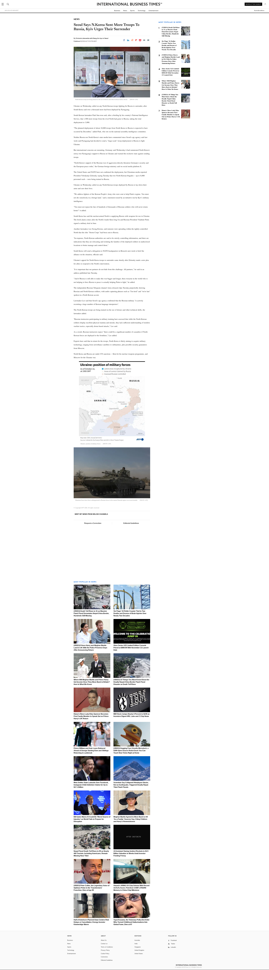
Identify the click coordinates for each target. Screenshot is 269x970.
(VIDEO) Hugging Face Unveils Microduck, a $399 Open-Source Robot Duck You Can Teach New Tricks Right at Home (130, 750)
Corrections (104, 957)
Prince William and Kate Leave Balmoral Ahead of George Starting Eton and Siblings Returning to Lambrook (91, 750)
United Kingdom (139, 950)
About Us (104, 940)
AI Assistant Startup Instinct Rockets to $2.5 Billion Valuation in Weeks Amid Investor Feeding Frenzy (130, 853)
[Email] (144, 40)
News (125, 11)
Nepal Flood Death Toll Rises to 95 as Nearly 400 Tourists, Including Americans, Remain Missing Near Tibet (91, 853)
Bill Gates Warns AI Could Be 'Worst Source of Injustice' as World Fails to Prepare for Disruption (92, 819)
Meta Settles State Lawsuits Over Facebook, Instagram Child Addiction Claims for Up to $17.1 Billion (91, 785)
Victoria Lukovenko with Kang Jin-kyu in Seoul (92, 38)
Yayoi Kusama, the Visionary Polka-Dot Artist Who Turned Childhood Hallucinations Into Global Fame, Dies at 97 (131, 922)
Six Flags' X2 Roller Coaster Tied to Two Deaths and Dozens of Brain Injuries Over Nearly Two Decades (129, 613)
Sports (132, 11)
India (135, 943)
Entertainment (153, 11)
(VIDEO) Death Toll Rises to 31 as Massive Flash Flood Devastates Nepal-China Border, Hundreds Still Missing (91, 613)
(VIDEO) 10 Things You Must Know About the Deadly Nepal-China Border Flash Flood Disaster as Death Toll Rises (131, 682)
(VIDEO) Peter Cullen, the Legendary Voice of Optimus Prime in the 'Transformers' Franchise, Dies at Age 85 (91, 888)
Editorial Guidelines (131, 523)
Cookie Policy (105, 953)
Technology (142, 11)
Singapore (137, 947)
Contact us (104, 943)
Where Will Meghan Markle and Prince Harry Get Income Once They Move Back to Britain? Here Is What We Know (92, 682)
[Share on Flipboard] (136, 40)
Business (117, 11)
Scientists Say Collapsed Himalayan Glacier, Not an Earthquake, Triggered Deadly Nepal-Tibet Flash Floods (130, 785)
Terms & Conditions (107, 947)
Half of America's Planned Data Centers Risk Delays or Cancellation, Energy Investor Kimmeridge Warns (91, 922)
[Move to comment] (148, 40)
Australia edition (259, 10)
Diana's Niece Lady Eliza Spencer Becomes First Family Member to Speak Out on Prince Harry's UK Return (91, 716)
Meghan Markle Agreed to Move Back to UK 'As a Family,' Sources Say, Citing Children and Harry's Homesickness (130, 819)
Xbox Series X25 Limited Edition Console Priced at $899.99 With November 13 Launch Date (131, 647)
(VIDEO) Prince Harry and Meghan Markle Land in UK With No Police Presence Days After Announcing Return (90, 647)
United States (138, 953)
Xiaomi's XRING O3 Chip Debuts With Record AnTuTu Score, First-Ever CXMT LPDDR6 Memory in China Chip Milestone (131, 888)
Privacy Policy (105, 950)
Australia (137, 940)
